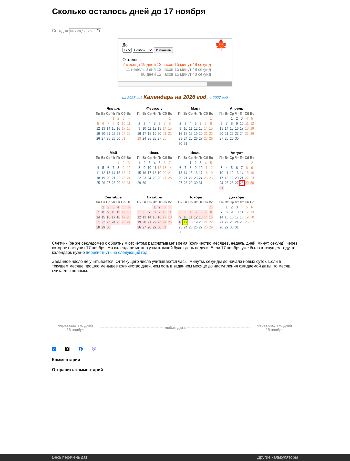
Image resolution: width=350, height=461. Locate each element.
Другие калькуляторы (277, 457)
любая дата (175, 327)
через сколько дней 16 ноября (75, 327)
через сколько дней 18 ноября (274, 327)
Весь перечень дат (69, 457)
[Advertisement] (175, 292)
